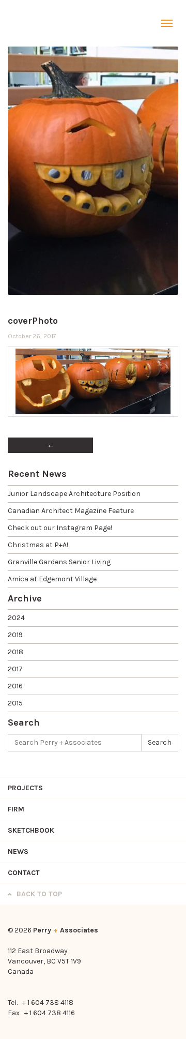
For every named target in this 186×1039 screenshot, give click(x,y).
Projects (25, 788)
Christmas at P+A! (38, 544)
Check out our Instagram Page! (60, 527)
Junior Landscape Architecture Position (74, 493)
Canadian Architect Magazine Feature (71, 510)
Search (160, 742)
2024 (16, 617)
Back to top (38, 894)
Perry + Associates (33, 23)
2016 (15, 686)
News (18, 851)
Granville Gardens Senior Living (59, 562)
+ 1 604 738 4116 (49, 1012)
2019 (15, 634)
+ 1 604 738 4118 (47, 1002)
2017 (15, 669)
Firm (16, 809)
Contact (24, 872)
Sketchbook (31, 830)
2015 (15, 703)
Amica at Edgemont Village (52, 579)
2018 (15, 652)
